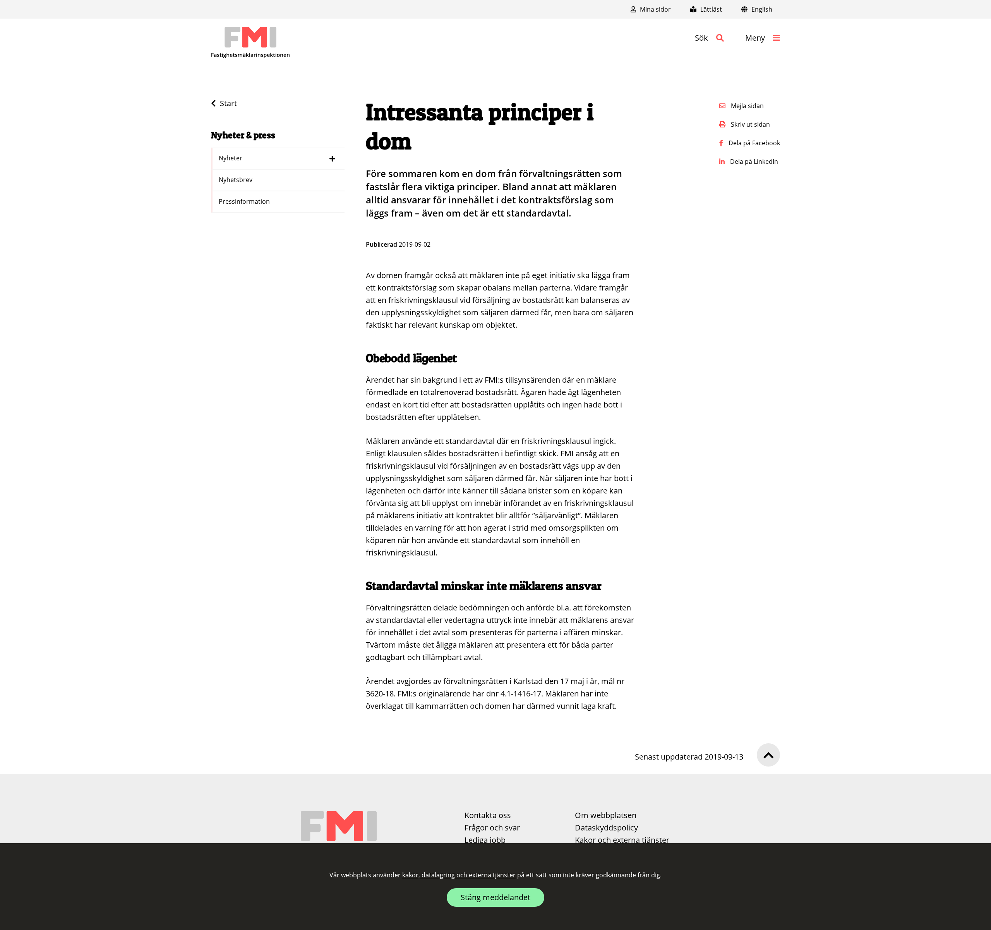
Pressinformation (245, 201)
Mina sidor (654, 9)
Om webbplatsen (605, 815)
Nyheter (231, 158)
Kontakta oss (488, 815)
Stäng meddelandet (495, 897)
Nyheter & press (243, 135)
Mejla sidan (746, 105)
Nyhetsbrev (236, 179)
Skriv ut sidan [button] (749, 124)
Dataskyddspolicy (606, 827)
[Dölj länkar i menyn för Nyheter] (332, 158)
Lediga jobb (485, 840)
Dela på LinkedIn (753, 161)
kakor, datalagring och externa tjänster (459, 875)
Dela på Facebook (753, 143)
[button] (709, 38)
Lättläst (710, 9)
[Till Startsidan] (250, 42)
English (761, 9)
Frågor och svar (492, 827)
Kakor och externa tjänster (622, 840)
